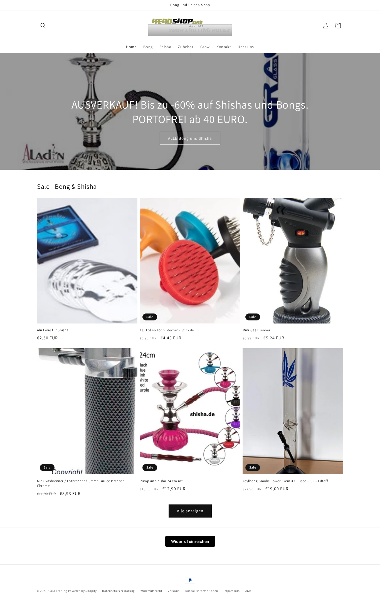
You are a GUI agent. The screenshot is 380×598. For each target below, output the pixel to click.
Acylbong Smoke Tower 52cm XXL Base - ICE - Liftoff (285, 481)
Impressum (232, 591)
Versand (174, 591)
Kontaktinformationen (201, 591)
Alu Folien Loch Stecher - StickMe (167, 330)
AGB (248, 591)
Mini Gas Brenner (256, 330)
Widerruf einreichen (190, 541)
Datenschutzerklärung (118, 591)
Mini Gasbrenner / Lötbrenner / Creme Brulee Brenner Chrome (80, 483)
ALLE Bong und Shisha (190, 138)
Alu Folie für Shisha (53, 330)
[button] (43, 25)
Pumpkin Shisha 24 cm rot (161, 481)
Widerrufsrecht (151, 591)
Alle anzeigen (190, 510)
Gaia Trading (57, 591)
